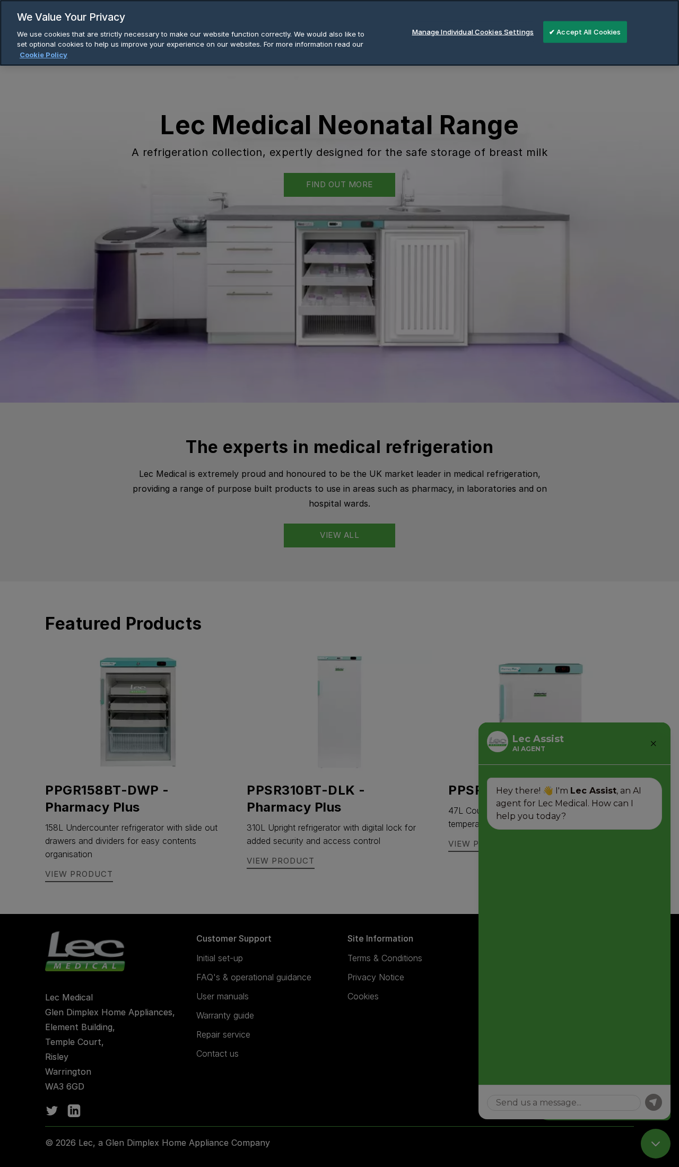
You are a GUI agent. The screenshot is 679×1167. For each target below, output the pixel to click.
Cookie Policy (43, 54)
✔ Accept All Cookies (585, 31)
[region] (339, 33)
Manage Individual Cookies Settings (473, 31)
